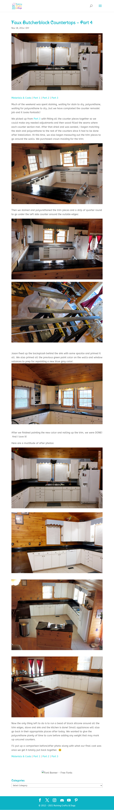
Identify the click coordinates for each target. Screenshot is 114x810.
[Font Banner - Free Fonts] (57, 772)
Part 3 (55, 97)
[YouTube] (69, 800)
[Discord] (62, 800)
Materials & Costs (21, 97)
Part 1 (36, 97)
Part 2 (45, 97)
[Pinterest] (76, 800)
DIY (27, 28)
